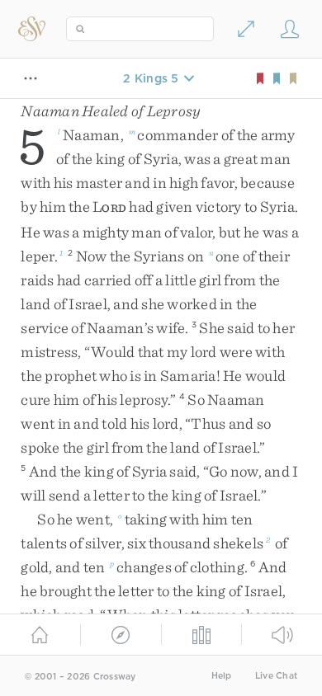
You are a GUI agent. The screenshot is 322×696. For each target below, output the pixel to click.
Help (221, 675)
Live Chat (276, 675)
